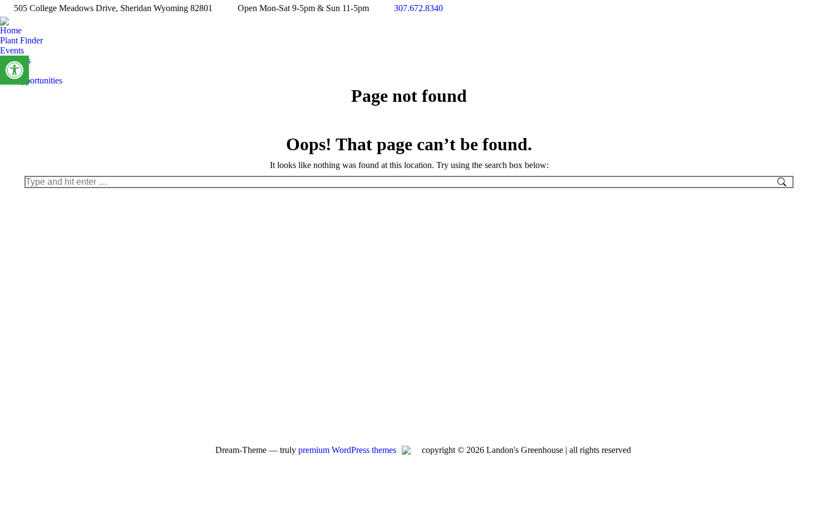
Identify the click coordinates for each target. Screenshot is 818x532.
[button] (14, 70)
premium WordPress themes (347, 450)
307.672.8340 (418, 8)
